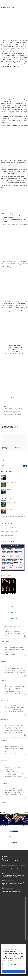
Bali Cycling (10, 535)
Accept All (14, 971)
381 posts (7, 417)
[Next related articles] (25, 430)
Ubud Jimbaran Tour (11, 509)
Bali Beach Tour (14, 873)
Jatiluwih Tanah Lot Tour (12, 482)
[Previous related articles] (22, 430)
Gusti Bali (5, 8)
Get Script (8, 570)
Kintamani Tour (13, 880)
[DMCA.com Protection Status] (14, 831)
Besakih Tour (9, 489)
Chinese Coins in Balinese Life (6, 447)
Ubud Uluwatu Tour (15, 858)
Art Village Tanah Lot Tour (19, 888)
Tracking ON (17, 570)
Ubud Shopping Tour (11, 502)
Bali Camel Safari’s (15, 531)
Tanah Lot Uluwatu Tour (12, 475)
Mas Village (17, 447)
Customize (13, 964)
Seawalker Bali (5, 563)
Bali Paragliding (13, 527)
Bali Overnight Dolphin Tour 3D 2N (12, 552)
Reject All (14, 968)
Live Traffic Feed (13, 546)
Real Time (12, 570)
